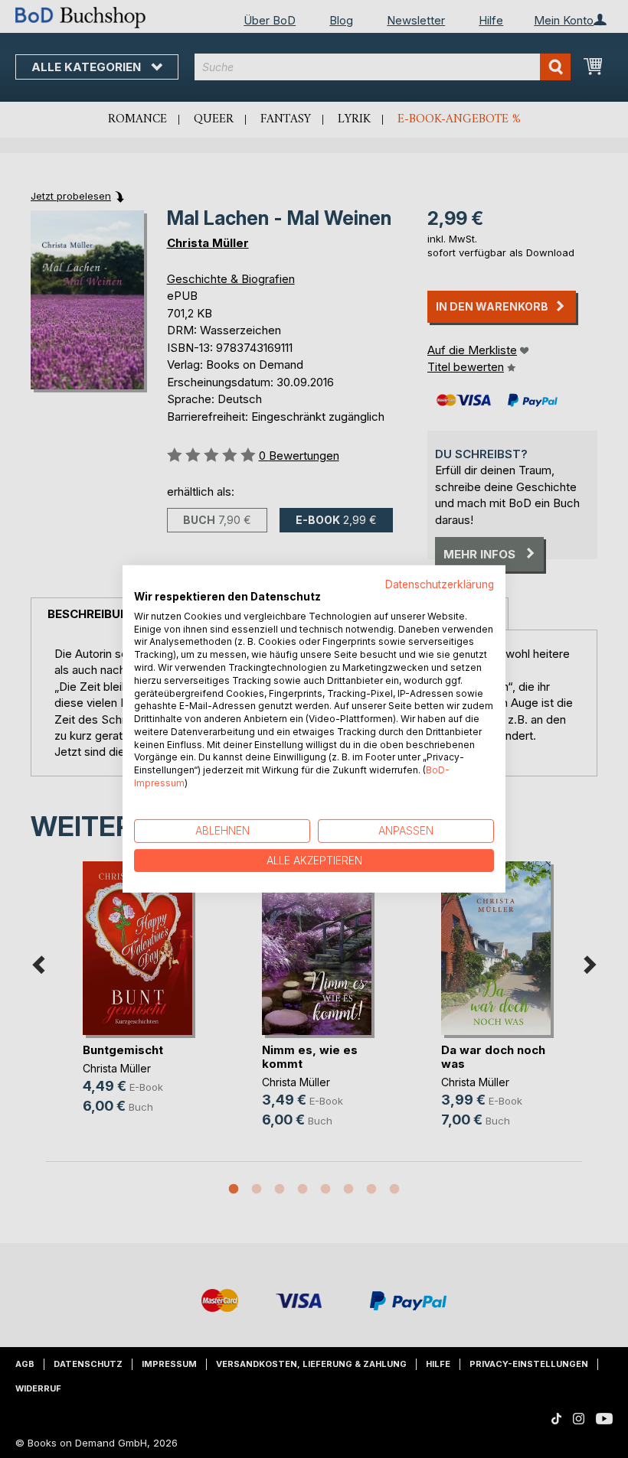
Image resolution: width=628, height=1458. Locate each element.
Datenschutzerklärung (439, 584)
